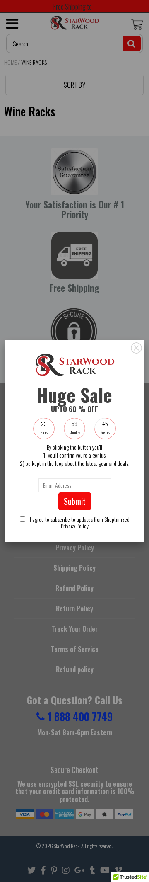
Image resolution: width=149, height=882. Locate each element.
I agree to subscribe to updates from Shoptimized (79, 522)
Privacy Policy (75, 525)
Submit (75, 501)
